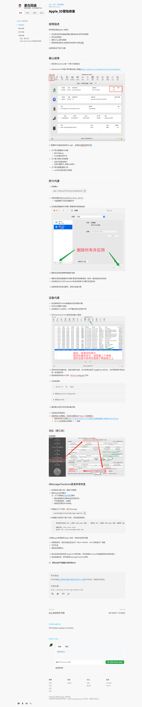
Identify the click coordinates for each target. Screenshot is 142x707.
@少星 (55, 697)
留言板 (89, 686)
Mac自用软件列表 (57, 613)
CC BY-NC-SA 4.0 (77, 699)
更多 (41, 13)
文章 (54, 5)
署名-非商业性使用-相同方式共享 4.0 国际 (71, 579)
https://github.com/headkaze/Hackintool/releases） (101, 69)
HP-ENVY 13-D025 (117, 613)
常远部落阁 (67, 495)
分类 (50, 686)
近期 (50, 683)
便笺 (34, 13)
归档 (50, 691)
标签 (50, 688)
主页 (50, 5)
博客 (20, 13)
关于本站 (108, 683)
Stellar (62, 697)
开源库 (69, 683)
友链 (88, 683)
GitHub (108, 686)
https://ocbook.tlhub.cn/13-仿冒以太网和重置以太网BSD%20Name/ (93, 418)
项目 (27, 13)
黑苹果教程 (60, 5)
